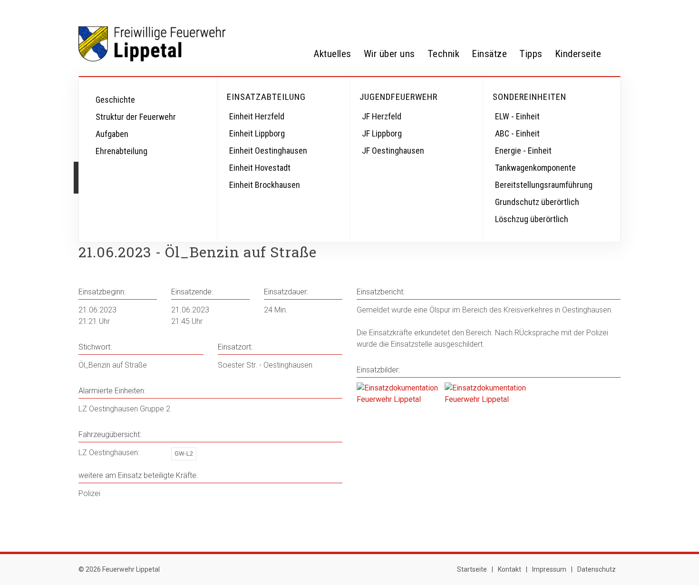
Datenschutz (596, 569)
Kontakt (509, 569)
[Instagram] (572, 10)
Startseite (472, 569)
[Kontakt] (592, 10)
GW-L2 (184, 453)
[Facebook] (534, 10)
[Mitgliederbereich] (611, 10)
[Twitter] (553, 10)
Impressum (549, 569)
